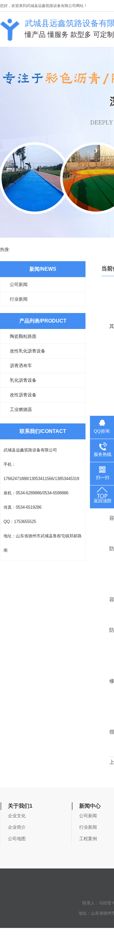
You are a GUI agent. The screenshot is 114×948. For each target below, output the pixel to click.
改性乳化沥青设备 (27, 350)
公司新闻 (19, 284)
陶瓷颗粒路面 (23, 336)
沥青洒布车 (21, 365)
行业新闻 (19, 299)
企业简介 (17, 827)
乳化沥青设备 (23, 380)
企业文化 (17, 815)
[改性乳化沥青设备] (10, 38)
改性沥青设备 (23, 394)
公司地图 (17, 838)
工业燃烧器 (21, 409)
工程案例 (88, 838)
